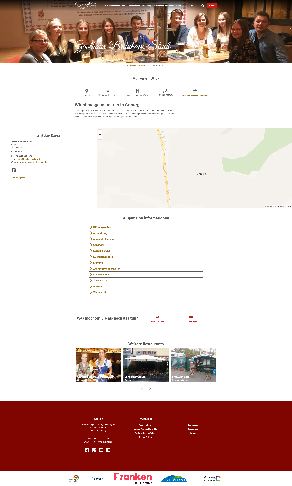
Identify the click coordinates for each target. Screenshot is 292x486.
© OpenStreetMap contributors (282, 206)
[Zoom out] (100, 134)
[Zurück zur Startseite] (87, 9)
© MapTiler (268, 206)
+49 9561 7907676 (164, 95)
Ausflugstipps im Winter (145, 433)
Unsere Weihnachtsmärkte (145, 429)
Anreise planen (145, 424)
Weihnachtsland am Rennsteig (167, 5)
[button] (212, 5)
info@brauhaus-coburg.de (29, 159)
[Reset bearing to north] (100, 137)
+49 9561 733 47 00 (100, 438)
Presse (193, 433)
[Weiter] (150, 388)
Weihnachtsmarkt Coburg (140, 5)
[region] (194, 168)
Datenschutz (193, 429)
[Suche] (202, 5)
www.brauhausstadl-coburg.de (195, 95)
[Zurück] (142, 388)
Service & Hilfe (145, 437)
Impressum (193, 424)
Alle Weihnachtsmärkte (115, 5)
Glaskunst (189, 5)
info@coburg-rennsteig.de (101, 441)
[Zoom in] (100, 131)
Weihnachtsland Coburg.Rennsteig (137, 65)
